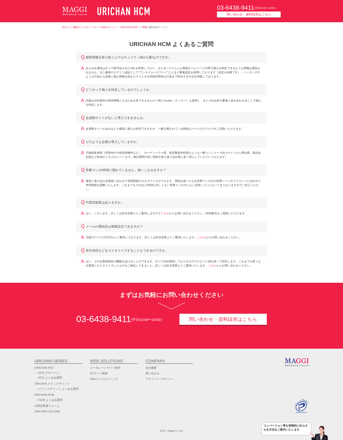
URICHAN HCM (129, 27)
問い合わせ (152, 373)
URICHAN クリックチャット (52, 383)
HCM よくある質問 (51, 399)
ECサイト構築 (99, 373)
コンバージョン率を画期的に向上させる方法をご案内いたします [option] (285, 427)
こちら (165, 213)
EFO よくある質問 (50, 377)
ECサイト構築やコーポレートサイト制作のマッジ (89, 27)
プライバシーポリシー (159, 378)
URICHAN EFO (43, 367)
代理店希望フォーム (46, 405)
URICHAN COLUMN (47, 411)
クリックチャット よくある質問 (58, 388)
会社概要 (151, 367)
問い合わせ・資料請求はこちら (249, 14)
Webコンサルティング (104, 378)
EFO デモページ (49, 372)
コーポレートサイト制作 (105, 367)
